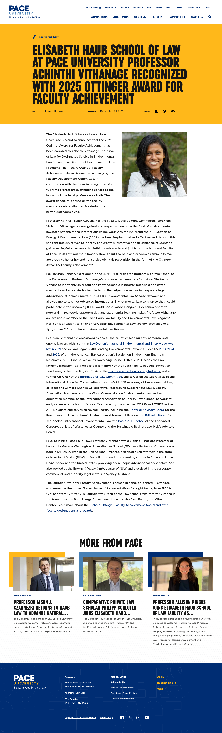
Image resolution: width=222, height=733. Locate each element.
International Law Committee (101, 377)
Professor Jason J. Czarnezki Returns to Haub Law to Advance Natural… (42, 608)
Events (159, 8)
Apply (179, 8)
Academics (121, 17)
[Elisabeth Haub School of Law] (30, 11)
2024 (170, 349)
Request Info (194, 8)
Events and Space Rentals (124, 693)
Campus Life (177, 17)
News (149, 8)
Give (168, 8)
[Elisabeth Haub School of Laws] (32, 682)
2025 (55, 354)
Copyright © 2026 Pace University (80, 717)
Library (123, 8)
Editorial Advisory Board (147, 410)
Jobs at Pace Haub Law (122, 687)
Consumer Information (122, 699)
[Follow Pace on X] (129, 717)
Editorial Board (155, 415)
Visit (208, 8)
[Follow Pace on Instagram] (137, 717)
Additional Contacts (75, 693)
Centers (140, 17)
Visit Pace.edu (92, 8)
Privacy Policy (106, 717)
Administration (118, 682)
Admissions (99, 17)
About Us (109, 8)
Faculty (157, 17)
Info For (137, 8)
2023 (162, 349)
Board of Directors (131, 421)
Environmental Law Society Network (134, 371)
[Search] (210, 17)
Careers (197, 17)
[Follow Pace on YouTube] (146, 717)
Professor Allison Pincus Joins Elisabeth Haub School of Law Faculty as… (182, 608)
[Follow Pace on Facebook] (121, 717)
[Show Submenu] (114, 8)
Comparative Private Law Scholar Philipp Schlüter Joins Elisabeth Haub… (109, 608)
